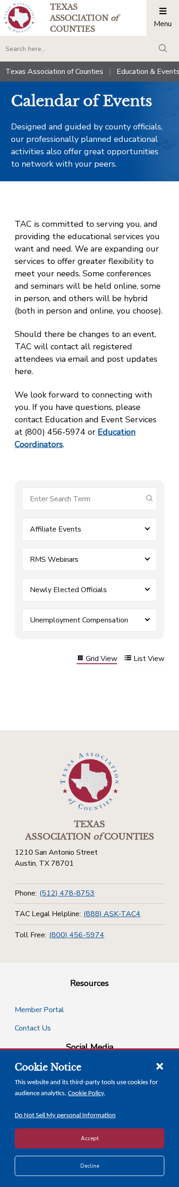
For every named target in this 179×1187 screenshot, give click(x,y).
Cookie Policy (86, 1093)
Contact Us (33, 1028)
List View (149, 659)
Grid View (101, 659)
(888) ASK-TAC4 (112, 914)
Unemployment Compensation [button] (79, 620)
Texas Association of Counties (54, 72)
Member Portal (39, 1010)
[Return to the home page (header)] (19, 18)
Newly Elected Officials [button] (68, 590)
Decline (89, 1166)
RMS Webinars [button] (54, 559)
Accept (90, 1138)
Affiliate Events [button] (55, 529)
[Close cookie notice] (159, 1065)
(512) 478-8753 (67, 893)
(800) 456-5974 (76, 935)
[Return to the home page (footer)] (89, 781)
